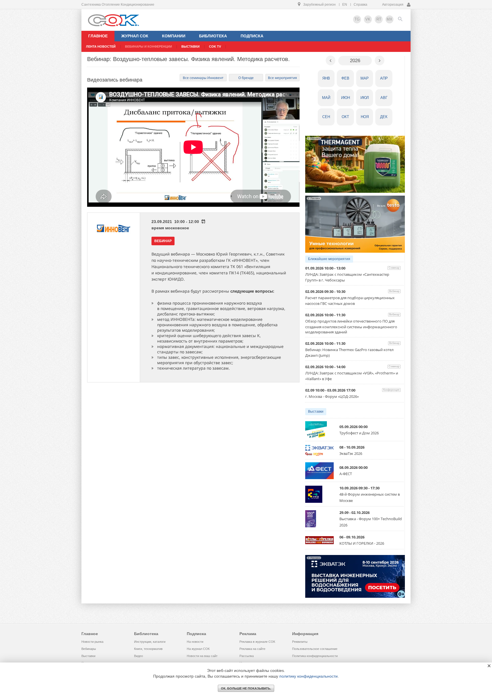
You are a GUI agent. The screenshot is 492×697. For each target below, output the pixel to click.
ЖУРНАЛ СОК (134, 36)
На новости (195, 641)
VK (367, 19)
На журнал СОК (198, 649)
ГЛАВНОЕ (98, 36)
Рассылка (246, 656)
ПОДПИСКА (252, 36)
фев (345, 78)
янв (326, 78)
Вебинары (88, 649)
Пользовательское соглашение (314, 649)
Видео (138, 656)
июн (345, 98)
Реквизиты (300, 641)
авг (384, 98)
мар (364, 78)
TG (357, 19)
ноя (365, 117)
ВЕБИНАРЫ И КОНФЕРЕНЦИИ (148, 46)
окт (345, 117)
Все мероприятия (282, 77)
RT (378, 19)
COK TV (215, 46)
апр (384, 78)
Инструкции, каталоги (149, 641)
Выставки (315, 412)
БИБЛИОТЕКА (213, 36)
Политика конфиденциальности (315, 656)
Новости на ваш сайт (202, 656)
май (326, 98)
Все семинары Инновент (203, 77)
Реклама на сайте (252, 649)
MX (389, 19)
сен (326, 117)
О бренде (246, 77)
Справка (360, 5)
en (344, 5)
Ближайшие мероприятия (329, 259)
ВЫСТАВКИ (190, 46)
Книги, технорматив (148, 649)
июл (364, 98)
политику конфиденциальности (308, 676)
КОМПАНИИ (173, 36)
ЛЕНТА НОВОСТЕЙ (101, 46)
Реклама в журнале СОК (257, 641)
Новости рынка (92, 641)
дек (384, 117)
